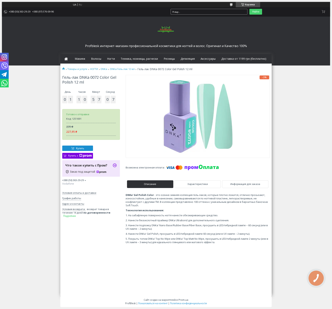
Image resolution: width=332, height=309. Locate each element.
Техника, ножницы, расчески (139, 58)
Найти (255, 11)
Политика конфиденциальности (188, 303)
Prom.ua (183, 300)
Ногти (111, 58)
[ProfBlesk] (166, 29)
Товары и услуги (77, 69)
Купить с (73, 155)
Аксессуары (208, 58)
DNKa (104, 69)
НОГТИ (94, 69)
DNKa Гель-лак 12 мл (122, 69)
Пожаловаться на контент (153, 303)
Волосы (96, 58)
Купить (80, 148)
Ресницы (169, 58)
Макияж (80, 58)
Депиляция (188, 58)
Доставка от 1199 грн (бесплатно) (243, 58)
